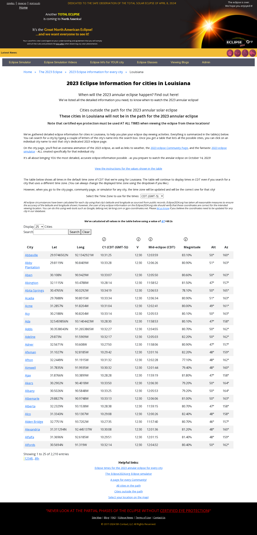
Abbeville (31, 255)
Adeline (30, 337)
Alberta (30, 406)
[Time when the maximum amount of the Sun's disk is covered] (150, 239)
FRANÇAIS (22, 3)
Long (80, 247)
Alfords (30, 445)
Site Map (97, 517)
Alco (28, 414)
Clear (86, 232)
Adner (29, 344)
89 (36, 459)
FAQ (113, 517)
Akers (29, 383)
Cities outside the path (128, 491)
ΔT (163, 221)
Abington (31, 283)
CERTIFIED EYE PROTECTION (184, 510)
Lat (54, 247)
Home (23, 7)
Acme (29, 306)
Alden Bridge (34, 422)
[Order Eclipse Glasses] (237, 52)
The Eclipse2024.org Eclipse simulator (128, 474)
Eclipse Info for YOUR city (107, 62)
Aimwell (30, 368)
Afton (29, 360)
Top (248, 526)
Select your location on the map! (128, 497)
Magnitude (192, 247)
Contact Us (159, 517)
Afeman (30, 352)
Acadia (29, 298)
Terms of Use (143, 517)
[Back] (252, 52)
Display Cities (38, 227)
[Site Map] (245, 52)
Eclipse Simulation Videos (60, 62)
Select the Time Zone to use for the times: (113, 196)
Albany (30, 391)
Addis (29, 329)
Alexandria (32, 429)
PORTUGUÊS (35, 3)
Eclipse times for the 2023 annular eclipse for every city (129, 468)
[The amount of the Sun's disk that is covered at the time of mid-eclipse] (186, 239)
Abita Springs (34, 290)
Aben (28, 275)
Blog (106, 517)
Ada (27, 321)
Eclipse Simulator (20, 62)
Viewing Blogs (180, 62)
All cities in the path (128, 485)
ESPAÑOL (11, 3)
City (30, 247)
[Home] (229, 52)
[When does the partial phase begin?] (104, 239)
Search (28, 232)
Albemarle (32, 398)
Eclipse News (125, 517)
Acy (27, 314)
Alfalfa (29, 437)
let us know (163, 208)
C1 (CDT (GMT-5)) (115, 247)
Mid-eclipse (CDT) (162, 247)
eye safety (60, 44)
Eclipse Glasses (147, 62)
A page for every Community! (128, 480)
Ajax (28, 375)
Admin (206, 62)
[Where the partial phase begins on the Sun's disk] (138, 239)
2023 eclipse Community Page (169, 148)
